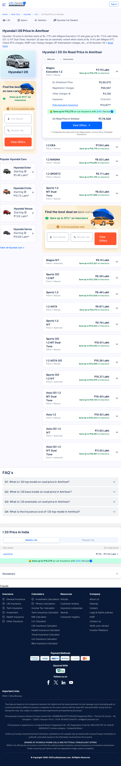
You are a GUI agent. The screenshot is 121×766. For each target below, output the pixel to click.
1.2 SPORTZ (53, 173)
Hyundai (27, 14)
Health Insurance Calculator (46, 630)
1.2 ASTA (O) (54, 360)
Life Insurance (13, 603)
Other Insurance (14, 621)
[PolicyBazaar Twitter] (56, 682)
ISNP (92, 617)
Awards (64, 612)
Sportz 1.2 (52, 292)
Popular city (88, 540)
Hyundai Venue (23, 208)
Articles (64, 599)
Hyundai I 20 (18, 72)
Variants (42, 20)
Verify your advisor (99, 625)
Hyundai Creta (22, 188)
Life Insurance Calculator (44, 625)
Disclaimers (9, 573)
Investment (12, 612)
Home (5, 14)
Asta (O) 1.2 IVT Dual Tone (53, 450)
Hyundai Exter (22, 167)
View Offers (80, 125)
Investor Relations (99, 630)
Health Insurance (15, 617)
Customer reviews (69, 603)
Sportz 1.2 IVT (52, 322)
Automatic (68, 59)
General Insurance (15, 599)
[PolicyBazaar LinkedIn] (63, 682)
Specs (24, 20)
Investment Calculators (47, 599)
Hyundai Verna (23, 229)
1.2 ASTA (51, 306)
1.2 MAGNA (53, 159)
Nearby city (31, 540)
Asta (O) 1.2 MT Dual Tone (53, 396)
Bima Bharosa (16, 696)
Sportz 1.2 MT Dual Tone (52, 191)
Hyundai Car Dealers (67, 20)
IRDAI (4, 696)
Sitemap (94, 603)
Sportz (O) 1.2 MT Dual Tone (53, 342)
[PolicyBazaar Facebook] (48, 682)
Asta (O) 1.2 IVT (53, 430)
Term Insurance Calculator (45, 612)
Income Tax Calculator (43, 608)
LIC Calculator (39, 621)
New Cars (15, 14)
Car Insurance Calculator (44, 639)
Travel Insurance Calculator (46, 634)
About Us (94, 599)
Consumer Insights (70, 617)
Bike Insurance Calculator (45, 643)
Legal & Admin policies (101, 612)
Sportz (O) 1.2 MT (52, 276)
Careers (94, 608)
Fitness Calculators (45, 603)
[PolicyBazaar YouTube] (71, 682)
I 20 (36, 14)
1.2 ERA (50, 145)
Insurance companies (71, 608)
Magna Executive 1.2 (54, 69)
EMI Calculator (39, 617)
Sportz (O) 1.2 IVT (52, 376)
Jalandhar (8, 554)
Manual (51, 59)
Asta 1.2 (51, 414)
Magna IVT (52, 260)
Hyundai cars (15, 247)
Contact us (95, 621)
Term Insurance (14, 608)
